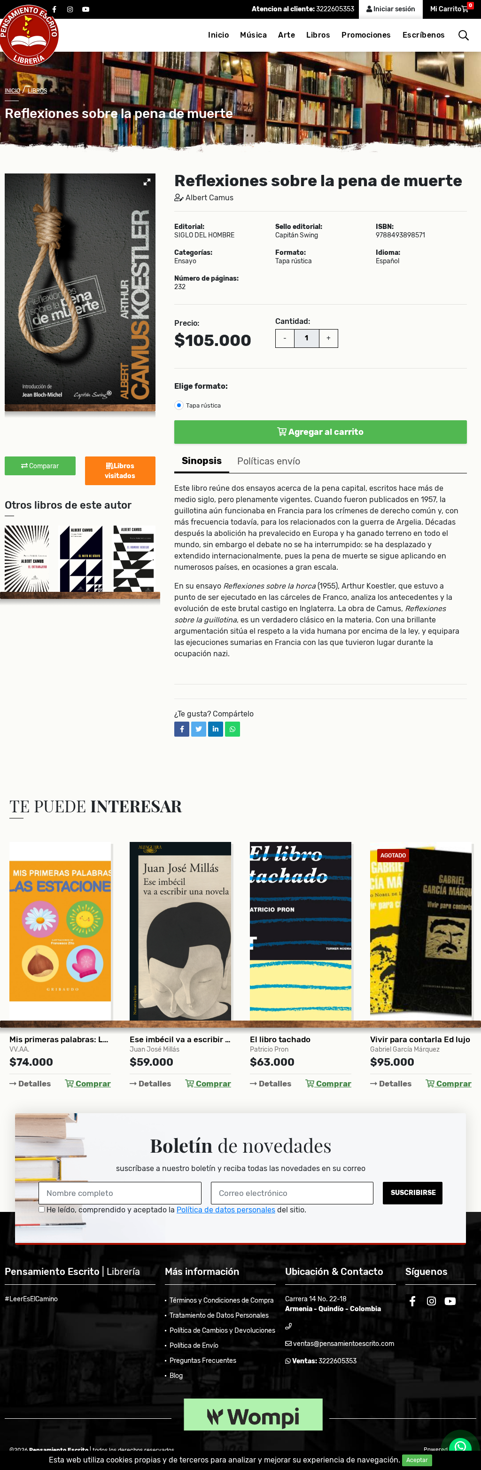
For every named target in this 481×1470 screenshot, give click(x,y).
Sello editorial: (298, 227)
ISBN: (385, 227)
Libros (318, 35)
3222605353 (334, 9)
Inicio (218, 35)
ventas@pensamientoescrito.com (343, 1344)
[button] (147, 181)
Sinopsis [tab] (202, 460)
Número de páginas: (206, 278)
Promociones (366, 35)
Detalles (33, 1083)
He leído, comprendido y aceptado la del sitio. (175, 1209)
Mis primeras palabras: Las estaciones (421, 1039)
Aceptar (417, 1460)
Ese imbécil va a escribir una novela (60, 1039)
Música (253, 35)
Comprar (92, 1083)
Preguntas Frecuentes (203, 1361)
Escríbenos (424, 35)
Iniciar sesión (393, 9)
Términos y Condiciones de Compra (222, 1301)
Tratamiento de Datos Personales (219, 1316)
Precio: (186, 323)
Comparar (43, 466)
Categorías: (193, 253)
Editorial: (189, 227)
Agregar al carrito (325, 432)
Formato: (290, 253)
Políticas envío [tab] (268, 461)
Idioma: (388, 253)
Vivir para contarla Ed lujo (300, 1039)
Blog (176, 1376)
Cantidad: (292, 321)
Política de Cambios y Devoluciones (222, 1331)
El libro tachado (160, 1039)
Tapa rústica (203, 405)
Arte (286, 35)
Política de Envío (194, 1346)
